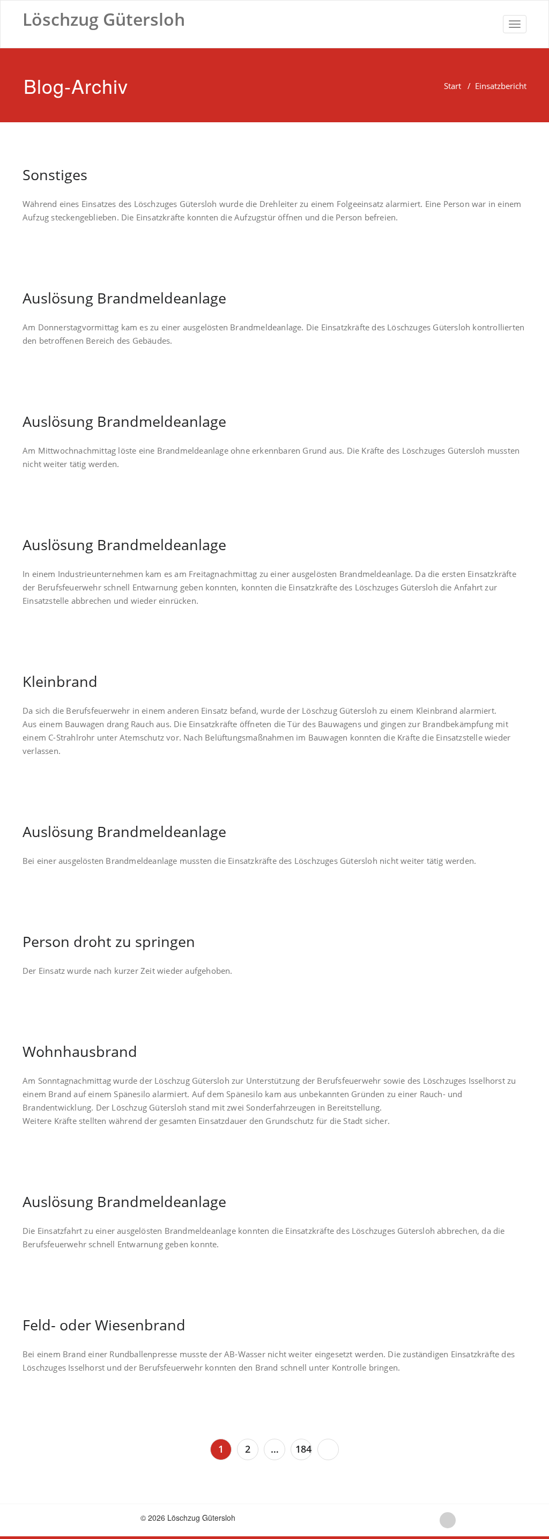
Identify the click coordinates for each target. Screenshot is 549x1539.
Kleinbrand (60, 681)
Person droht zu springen (109, 941)
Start (452, 85)
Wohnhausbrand (80, 1051)
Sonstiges (55, 174)
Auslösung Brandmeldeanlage (124, 298)
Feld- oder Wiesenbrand (104, 1325)
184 (303, 1448)
